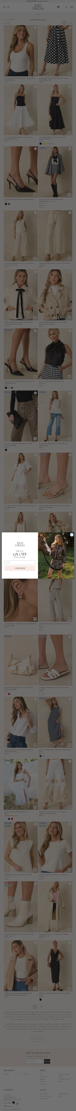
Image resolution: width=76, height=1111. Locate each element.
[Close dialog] (71, 534)
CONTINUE (20, 568)
